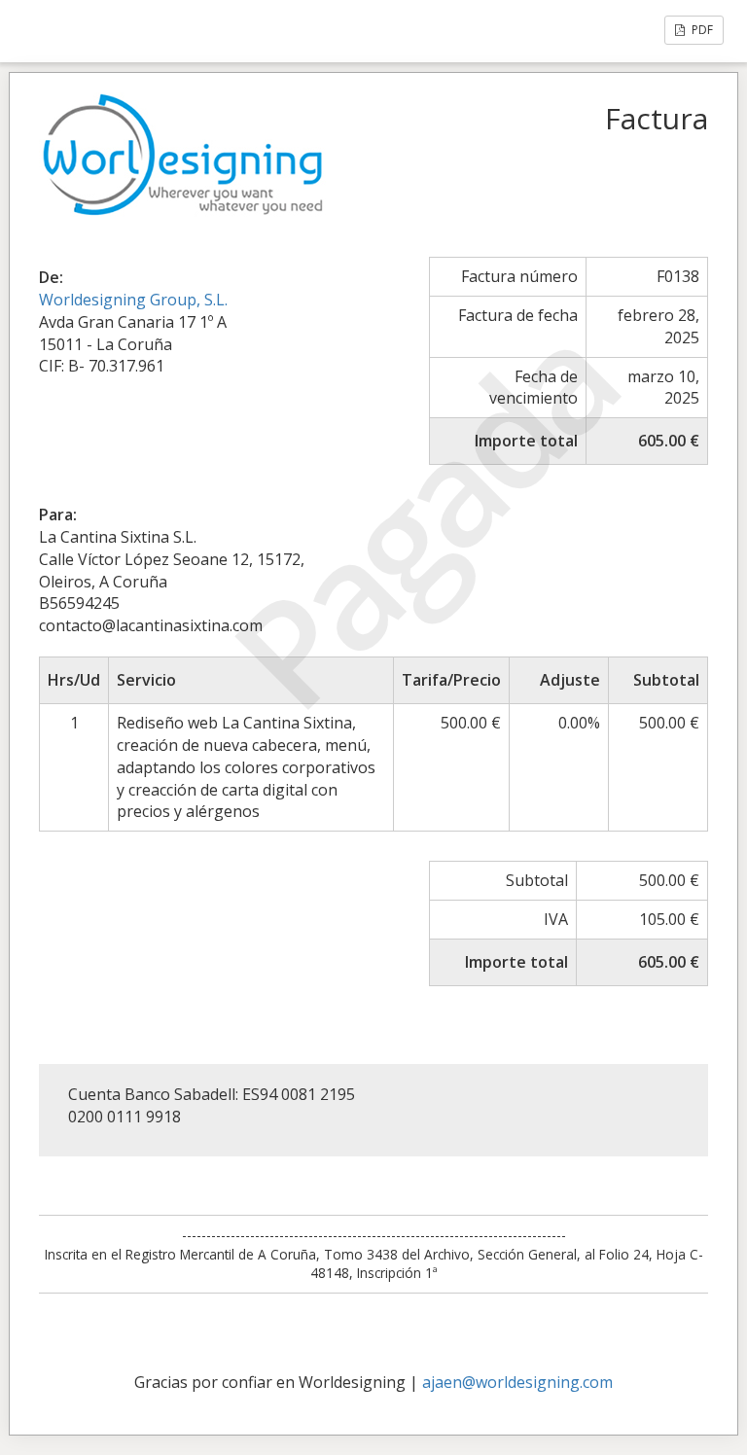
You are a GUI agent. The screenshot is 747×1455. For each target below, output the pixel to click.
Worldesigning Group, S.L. (133, 299)
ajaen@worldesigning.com (517, 1382)
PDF (701, 29)
